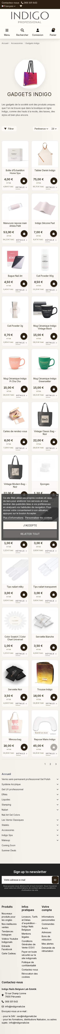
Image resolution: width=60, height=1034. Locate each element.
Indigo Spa (7, 835)
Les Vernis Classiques (13, 820)
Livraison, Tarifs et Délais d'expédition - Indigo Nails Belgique (30, 923)
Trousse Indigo (44, 689)
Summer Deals (9, 850)
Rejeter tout (30, 533)
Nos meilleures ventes (9, 926)
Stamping (6, 804)
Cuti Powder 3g (15, 325)
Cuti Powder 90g (45, 275)
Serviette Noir (15, 689)
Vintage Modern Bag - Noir (15, 485)
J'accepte (30, 525)
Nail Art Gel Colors (11, 814)
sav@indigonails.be (27, 1016)
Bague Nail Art (15, 275)
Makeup (6, 840)
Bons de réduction (46, 938)
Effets (4, 794)
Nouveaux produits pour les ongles (8, 916)
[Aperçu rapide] (26, 151)
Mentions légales (26, 935)
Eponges (44, 484)
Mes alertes (48, 943)
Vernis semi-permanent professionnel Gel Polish (26, 779)
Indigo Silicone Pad (45, 223)
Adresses (46, 932)
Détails (21, 187)
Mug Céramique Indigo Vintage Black (44, 327)
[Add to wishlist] (26, 145)
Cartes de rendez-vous (15, 431)
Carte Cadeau (9, 953)
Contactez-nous (10, 2)
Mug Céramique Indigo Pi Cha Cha (15, 380)
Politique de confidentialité (29, 964)
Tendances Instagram (7, 933)
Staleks (5, 825)
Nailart (5, 809)
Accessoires (8, 830)
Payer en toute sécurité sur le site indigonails (29, 955)
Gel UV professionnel (12, 789)
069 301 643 (11, 1001)
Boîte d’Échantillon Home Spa (15, 171)
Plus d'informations (13, 517)
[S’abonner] (55, 880)
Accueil (6, 774)
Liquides (6, 799)
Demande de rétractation (48, 949)
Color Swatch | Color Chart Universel (15, 638)
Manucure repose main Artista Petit (15, 224)
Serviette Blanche (45, 636)
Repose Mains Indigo (45, 739)
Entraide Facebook (7, 948)
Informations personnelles (48, 918)
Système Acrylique (11, 784)
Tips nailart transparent (44, 586)
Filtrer (11, 128)
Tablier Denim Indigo (44, 170)
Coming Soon (8, 845)
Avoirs (45, 928)
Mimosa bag (15, 739)
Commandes (48, 924)
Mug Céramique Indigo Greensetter (44, 380)
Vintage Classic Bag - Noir (45, 432)
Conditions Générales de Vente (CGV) (29, 944)
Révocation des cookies (30, 975)
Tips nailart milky (15, 586)
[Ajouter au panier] (23, 180)
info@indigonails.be (15, 1006)
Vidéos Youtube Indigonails (10, 940)
